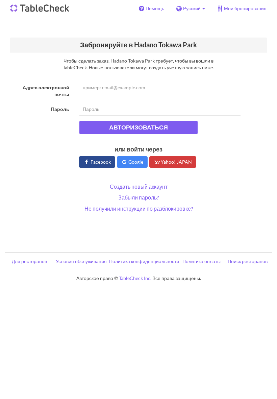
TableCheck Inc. (135, 278)
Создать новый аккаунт (139, 186)
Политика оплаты (201, 261)
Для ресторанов (29, 261)
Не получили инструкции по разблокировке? (138, 208)
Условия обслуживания (81, 261)
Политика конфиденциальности (144, 261)
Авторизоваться (138, 127)
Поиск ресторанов (248, 261)
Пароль (60, 109)
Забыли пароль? (138, 197)
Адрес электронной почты (46, 91)
